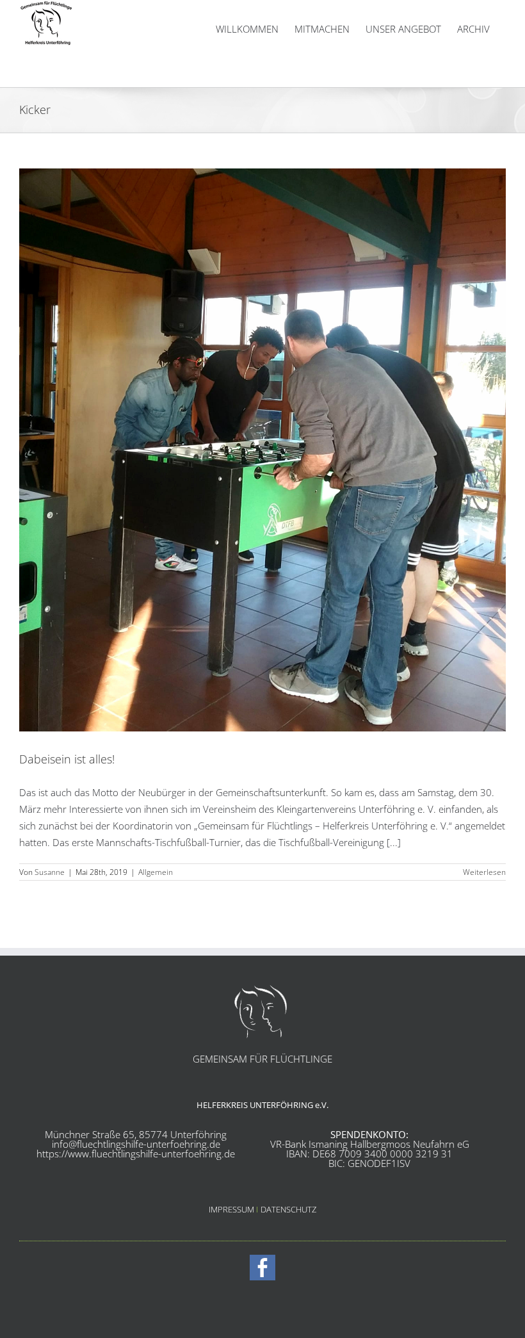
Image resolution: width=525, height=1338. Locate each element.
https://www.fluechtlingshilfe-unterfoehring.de (135, 1153)
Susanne (50, 872)
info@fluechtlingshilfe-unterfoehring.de (136, 1144)
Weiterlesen (484, 872)
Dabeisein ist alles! (67, 759)
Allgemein (155, 872)
